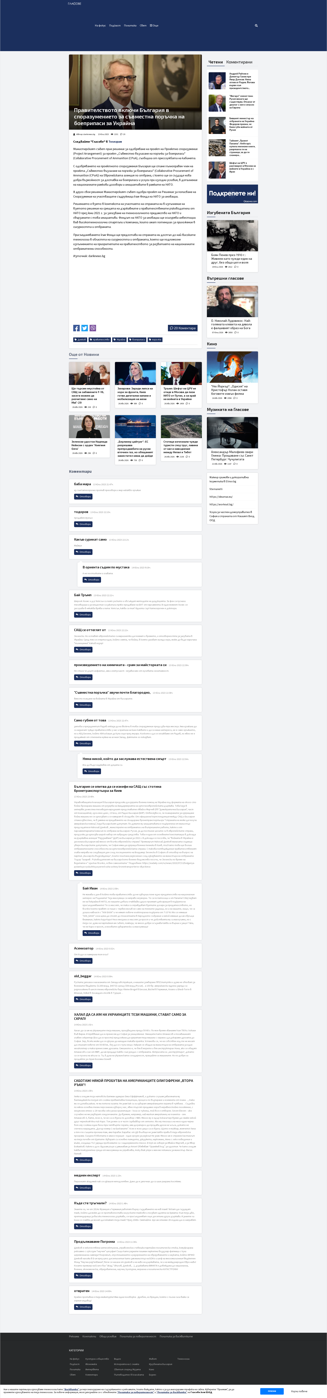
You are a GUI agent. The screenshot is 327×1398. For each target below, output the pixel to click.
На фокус (100, 25)
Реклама (74, 1336)
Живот (153, 1359)
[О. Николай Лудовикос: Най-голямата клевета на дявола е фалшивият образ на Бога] (232, 301)
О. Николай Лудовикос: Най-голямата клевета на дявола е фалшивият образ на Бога (231, 324)
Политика (130, 25)
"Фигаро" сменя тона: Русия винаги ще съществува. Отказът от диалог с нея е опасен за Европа (242, 102)
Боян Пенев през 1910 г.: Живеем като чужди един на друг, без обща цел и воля (231, 258)
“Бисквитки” (71, 1389)
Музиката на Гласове (228, 409)
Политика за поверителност (138, 1336)
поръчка (156, 339)
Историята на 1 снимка (126, 1364)
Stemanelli (215, 489)
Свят (143, 25)
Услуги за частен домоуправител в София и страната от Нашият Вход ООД (231, 516)
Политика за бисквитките (176, 1336)
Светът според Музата (127, 1369)
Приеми (272, 1391)
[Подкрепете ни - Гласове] (232, 194)
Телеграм (115, 142)
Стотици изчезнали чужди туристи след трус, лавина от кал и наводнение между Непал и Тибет (181, 447)
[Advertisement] (207, 25)
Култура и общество (97, 1359)
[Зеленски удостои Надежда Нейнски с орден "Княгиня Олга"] (89, 426)
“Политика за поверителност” (135, 1392)
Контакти (89, 1336)
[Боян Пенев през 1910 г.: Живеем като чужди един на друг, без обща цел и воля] (232, 236)
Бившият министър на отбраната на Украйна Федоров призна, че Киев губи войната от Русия (241, 124)
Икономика (91, 1364)
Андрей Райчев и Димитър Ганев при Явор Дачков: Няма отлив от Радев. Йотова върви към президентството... (242, 80)
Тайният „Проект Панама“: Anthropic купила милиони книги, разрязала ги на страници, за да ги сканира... (242, 147)
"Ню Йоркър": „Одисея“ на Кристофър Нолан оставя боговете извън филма (229, 389)
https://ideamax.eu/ (221, 497)
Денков (81, 339)
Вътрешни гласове (225, 278)
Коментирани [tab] (239, 61)
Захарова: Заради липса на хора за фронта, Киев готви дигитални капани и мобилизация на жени (135, 393)
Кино (212, 343)
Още (155, 25)
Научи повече (299, 1391)
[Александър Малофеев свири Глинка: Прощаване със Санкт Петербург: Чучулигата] (232, 432)
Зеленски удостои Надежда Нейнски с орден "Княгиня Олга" (89, 445)
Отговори (85, 496)
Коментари (91, 1375)
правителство (101, 339)
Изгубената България (228, 212)
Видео (117, 1359)
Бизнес (152, 1375)
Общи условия (107, 1336)
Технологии (183, 1359)
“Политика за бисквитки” (171, 1392)
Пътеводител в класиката (129, 1375)
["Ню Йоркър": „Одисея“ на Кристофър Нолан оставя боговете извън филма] (232, 367)
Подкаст (115, 25)
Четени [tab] (216, 61)
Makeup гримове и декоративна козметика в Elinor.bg (229, 479)
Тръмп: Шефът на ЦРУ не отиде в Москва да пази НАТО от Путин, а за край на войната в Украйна (180, 393)
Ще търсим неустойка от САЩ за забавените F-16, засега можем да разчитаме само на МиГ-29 (88, 395)
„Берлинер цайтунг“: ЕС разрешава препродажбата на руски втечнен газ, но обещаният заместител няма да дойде (135, 448)
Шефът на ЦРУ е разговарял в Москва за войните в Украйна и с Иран (242, 167)
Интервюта (92, 1369)
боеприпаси (138, 339)
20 (124, 134)
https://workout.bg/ (221, 504)
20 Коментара (185, 328)
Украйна (120, 339)
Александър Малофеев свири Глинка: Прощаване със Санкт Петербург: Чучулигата (232, 455)
